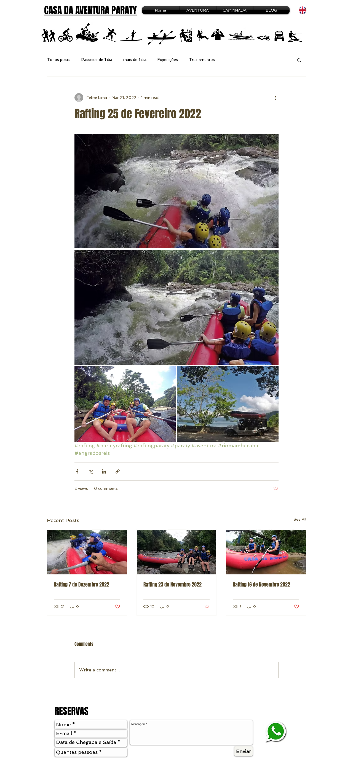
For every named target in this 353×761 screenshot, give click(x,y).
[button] (299, 60)
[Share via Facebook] (77, 471)
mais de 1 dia (134, 59)
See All (299, 519)
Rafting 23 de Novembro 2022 (172, 584)
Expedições (167, 59)
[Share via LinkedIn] (104, 471)
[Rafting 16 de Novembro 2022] (266, 552)
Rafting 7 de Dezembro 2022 (81, 584)
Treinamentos (202, 59)
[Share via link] (117, 471)
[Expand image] (176, 191)
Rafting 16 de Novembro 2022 (261, 584)
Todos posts (58, 59)
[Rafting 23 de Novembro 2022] (176, 552)
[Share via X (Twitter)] (90, 471)
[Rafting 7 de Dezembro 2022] (87, 552)
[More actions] (275, 97)
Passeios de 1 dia (96, 59)
